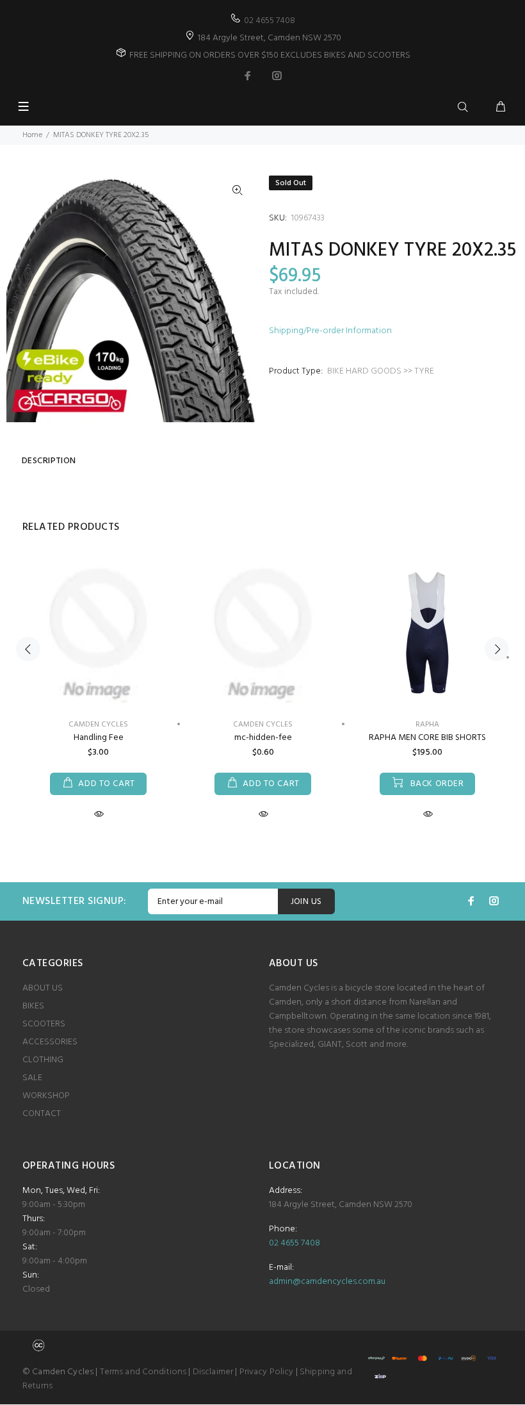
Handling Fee (99, 737)
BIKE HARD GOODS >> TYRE (380, 371)
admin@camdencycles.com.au (327, 1281)
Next (497, 649)
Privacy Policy (266, 1372)
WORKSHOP (46, 1096)
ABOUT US (42, 988)
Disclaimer (213, 1372)
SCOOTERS (43, 1024)
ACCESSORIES (49, 1042)
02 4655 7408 (269, 20)
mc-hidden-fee (263, 737)
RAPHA (427, 724)
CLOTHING (42, 1060)
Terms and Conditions (143, 1372)
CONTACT (41, 1113)
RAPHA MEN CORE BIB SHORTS (427, 737)
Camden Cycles (263, 724)
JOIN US (306, 901)
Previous (28, 649)
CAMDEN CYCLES (98, 724)
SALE (32, 1078)
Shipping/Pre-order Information (330, 331)
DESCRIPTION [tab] (49, 461)
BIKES (33, 1006)
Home (32, 135)
